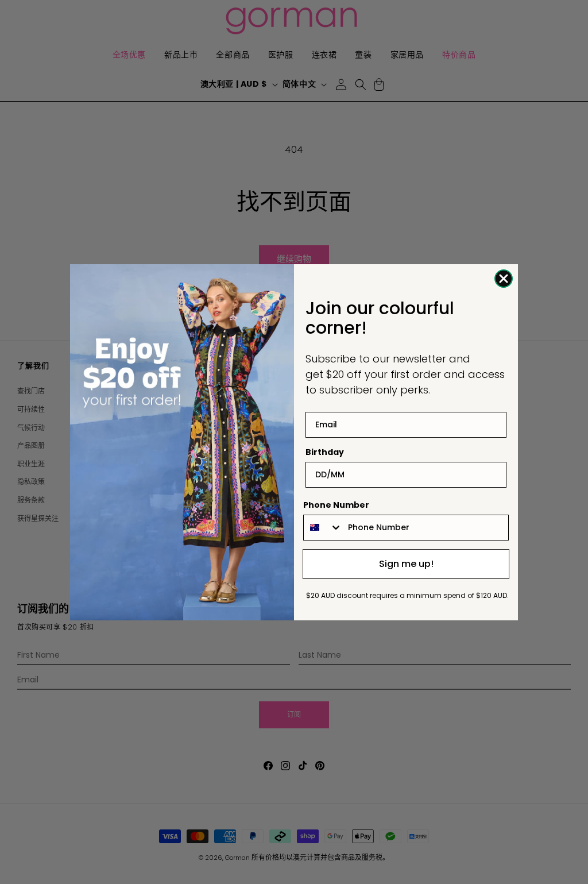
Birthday (324, 452)
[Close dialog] (503, 278)
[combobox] (323, 527)
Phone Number (336, 505)
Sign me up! (406, 563)
